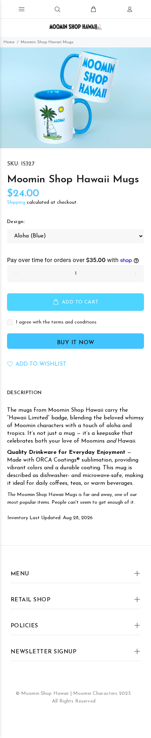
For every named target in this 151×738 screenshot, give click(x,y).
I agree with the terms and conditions (56, 322)
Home (9, 42)
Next (144, 98)
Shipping (16, 202)
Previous (6, 98)
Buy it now (75, 343)
